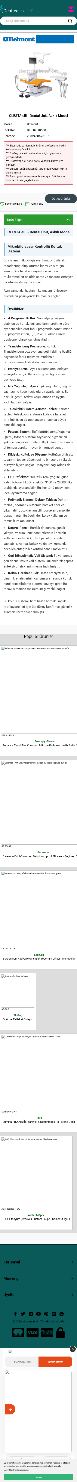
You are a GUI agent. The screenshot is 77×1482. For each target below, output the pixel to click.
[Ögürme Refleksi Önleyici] (17, 991)
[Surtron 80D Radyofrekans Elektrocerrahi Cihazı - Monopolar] (38, 909)
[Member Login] (71, 10)
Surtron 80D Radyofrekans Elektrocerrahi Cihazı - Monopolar (39, 956)
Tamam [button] (38, 1477)
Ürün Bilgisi (15, 220)
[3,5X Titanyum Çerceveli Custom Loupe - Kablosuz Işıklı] (36, 1172)
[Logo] (16, 9)
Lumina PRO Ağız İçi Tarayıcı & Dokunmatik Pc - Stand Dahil (39, 1119)
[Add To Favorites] (11, 204)
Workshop (55, 1361)
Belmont (32, 124)
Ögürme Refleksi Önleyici (18, 1017)
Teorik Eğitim (21, 1361)
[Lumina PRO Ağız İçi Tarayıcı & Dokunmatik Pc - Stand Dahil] (38, 1072)
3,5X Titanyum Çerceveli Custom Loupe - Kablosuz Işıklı (36, 1217)
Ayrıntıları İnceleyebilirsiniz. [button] (16, 1470)
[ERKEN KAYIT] (67, 1409)
